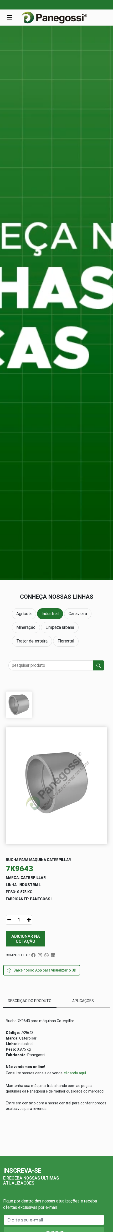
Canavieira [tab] (78, 613)
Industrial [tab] (50, 613)
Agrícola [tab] (24, 613)
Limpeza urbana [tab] (59, 627)
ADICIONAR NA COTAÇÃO (25, 939)
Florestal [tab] (66, 641)
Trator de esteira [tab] (32, 641)
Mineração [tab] (25, 627)
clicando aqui (75, 1073)
